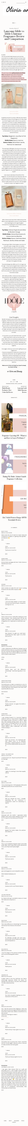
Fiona (2, 811)
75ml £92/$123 (14, 216)
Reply (2, 540)
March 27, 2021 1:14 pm (6, 682)
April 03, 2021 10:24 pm (10, 1054)
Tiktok (22, 1120)
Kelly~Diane (4, 781)
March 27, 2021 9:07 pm (10, 737)
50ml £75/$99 (14, 113)
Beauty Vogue (4, 531)
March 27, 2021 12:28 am (6, 532)
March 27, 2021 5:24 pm (6, 868)
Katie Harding (4, 867)
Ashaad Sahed (4, 558)
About (10, 1120)
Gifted (16, 383)
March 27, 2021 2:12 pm (6, 715)
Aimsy (2, 1005)
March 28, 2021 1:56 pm (10, 909)
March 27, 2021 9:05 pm (10, 599)
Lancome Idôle (14, 111)
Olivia (6, 546)
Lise (2, 840)
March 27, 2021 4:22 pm (6, 841)
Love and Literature (5, 894)
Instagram (16, 1120)
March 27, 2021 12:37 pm (6, 614)
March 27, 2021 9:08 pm (10, 796)
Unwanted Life (4, 975)
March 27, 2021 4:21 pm (6, 812)
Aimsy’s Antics (5, 1017)
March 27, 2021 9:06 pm (10, 631)
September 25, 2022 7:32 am (7, 1067)
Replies (8, 543)
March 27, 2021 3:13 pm (6, 782)
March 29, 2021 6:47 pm (6, 1006)
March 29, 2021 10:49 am (10, 964)
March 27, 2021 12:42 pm (6, 646)
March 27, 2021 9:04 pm (10, 547)
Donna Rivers (4, 713)
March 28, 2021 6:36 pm (6, 976)
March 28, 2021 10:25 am (6, 896)
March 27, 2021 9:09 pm (10, 856)
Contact (14, 1122)
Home (5, 1120)
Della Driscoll (4, 949)
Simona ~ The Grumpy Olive (7, 754)
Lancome (20, 383)
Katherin (3, 584)
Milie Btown (4, 920)
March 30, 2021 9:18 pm (10, 1027)
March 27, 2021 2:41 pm (6, 755)
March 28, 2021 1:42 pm (6, 921)
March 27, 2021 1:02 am (6, 560)
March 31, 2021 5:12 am (6, 1039)
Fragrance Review (10, 383)
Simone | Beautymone (6, 680)
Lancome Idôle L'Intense (14, 213)
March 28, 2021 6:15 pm (6, 950)
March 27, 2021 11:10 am (6, 585)
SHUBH (2, 1038)
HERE (18, 367)
